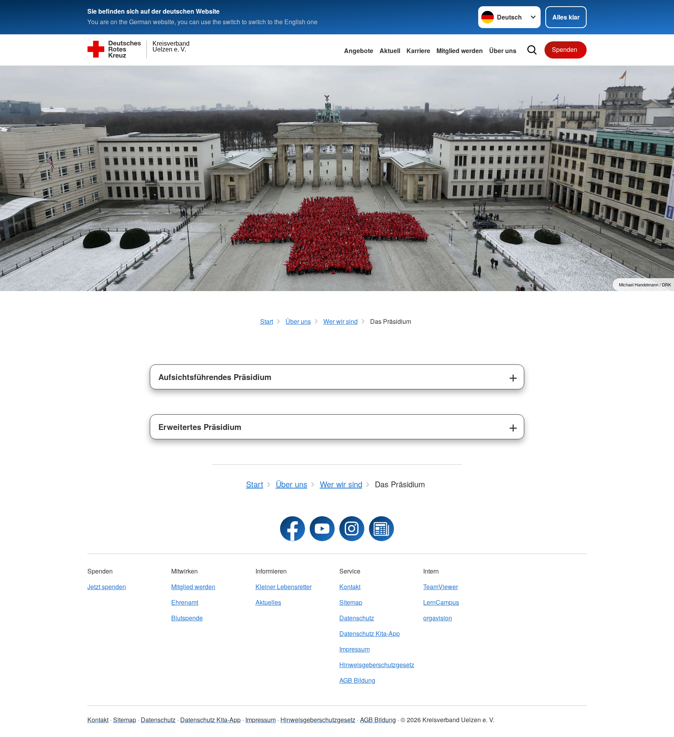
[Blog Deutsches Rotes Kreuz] (381, 528)
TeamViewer (440, 586)
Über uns (502, 50)
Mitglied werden (193, 586)
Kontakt (349, 586)
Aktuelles (268, 602)
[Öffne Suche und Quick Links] (532, 50)
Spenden (564, 49)
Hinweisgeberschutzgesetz (376, 664)
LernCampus (441, 602)
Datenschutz (356, 617)
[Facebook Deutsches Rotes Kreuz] (292, 528)
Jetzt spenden (106, 586)
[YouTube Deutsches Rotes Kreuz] (322, 528)
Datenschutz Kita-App (369, 633)
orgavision (437, 617)
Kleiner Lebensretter (283, 586)
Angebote (358, 50)
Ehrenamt (184, 602)
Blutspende (187, 617)
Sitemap (350, 602)
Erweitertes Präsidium (199, 426)
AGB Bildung (357, 680)
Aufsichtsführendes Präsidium (214, 376)
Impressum (354, 649)
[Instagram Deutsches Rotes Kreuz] (351, 528)
